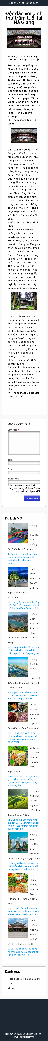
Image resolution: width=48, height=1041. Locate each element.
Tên (10, 459)
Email (11, 469)
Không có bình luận (29, 59)
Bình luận (13, 429)
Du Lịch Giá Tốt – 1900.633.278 (24, 3)
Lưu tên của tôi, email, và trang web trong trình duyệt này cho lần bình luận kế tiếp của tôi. (24, 488)
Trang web (13, 478)
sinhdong (32, 56)
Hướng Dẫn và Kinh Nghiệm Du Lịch (24, 981)
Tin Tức (14, 59)
